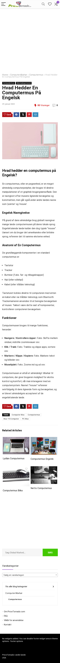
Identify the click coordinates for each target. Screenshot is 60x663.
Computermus (36, 75)
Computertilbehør (18, 75)
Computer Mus (18, 415)
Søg (50, 552)
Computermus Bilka (13, 490)
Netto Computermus (41, 488)
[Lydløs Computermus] (16, 439)
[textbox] (30, 575)
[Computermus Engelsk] (44, 439)
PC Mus (25, 419)
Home (5, 75)
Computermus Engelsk (42, 459)
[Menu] (3, 4)
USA (4, 658)
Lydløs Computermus (13, 458)
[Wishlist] (50, 4)
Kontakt (7, 624)
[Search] (43, 4)
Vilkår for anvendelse (13, 620)
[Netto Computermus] (44, 468)
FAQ (6, 616)
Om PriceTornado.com (14, 611)
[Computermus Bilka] (16, 468)
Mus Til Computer (11, 419)
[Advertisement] (30, 40)
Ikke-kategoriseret (24, 83)
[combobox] (30, 575)
